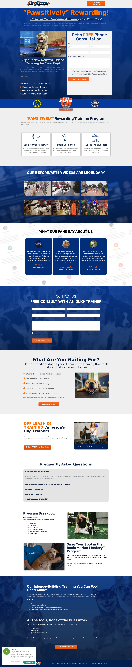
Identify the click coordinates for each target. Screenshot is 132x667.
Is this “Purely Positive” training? (38, 472)
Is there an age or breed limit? (36, 499)
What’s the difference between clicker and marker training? (47, 485)
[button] (37, 188)
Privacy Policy (103, 74)
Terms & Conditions (92, 74)
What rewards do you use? (35, 494)
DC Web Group (102, 663)
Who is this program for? (34, 489)
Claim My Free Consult (78, 79)
